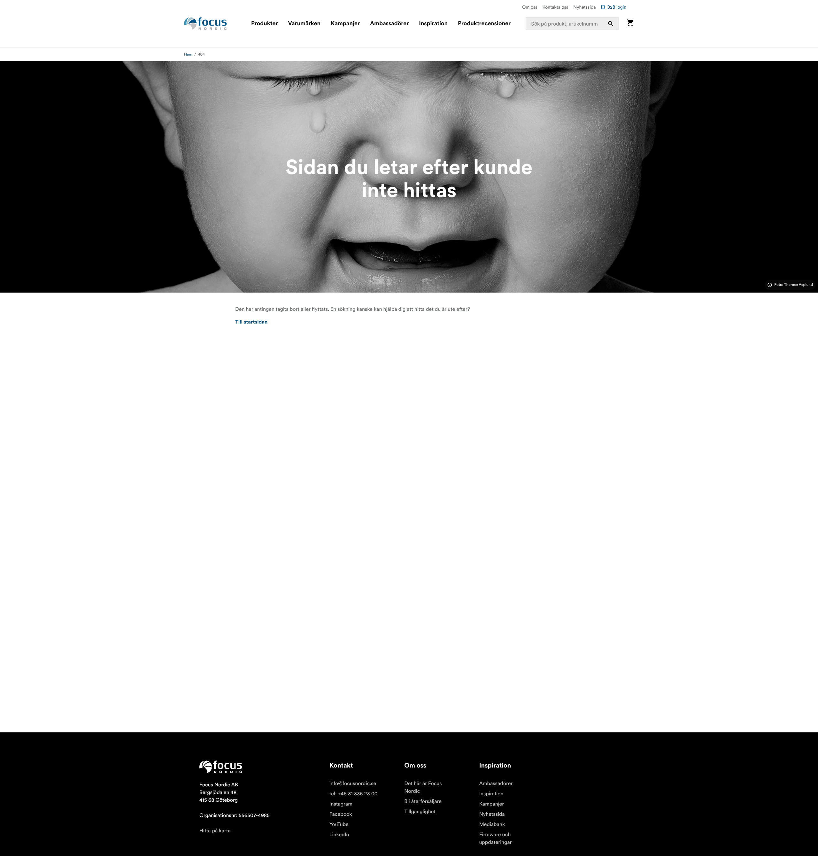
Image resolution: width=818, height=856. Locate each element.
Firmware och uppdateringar (495, 838)
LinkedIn (339, 834)
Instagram (340, 804)
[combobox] (572, 23)
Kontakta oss (555, 7)
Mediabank (492, 824)
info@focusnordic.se (352, 783)
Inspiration (433, 24)
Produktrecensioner (484, 24)
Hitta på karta (215, 831)
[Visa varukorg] (630, 23)
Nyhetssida (584, 7)
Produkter (264, 24)
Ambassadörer (389, 24)
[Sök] (611, 23)
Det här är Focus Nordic (423, 787)
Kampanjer (345, 24)
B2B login (616, 7)
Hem (188, 54)
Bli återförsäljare (423, 801)
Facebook (340, 814)
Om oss (529, 7)
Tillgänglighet (420, 811)
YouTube (339, 824)
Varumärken (304, 24)
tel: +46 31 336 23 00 (353, 794)
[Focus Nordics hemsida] (205, 23)
